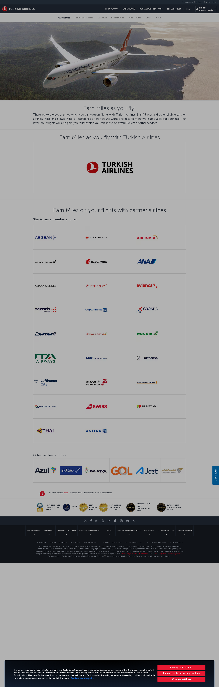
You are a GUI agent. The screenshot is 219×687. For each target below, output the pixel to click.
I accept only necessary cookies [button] (181, 673)
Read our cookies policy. (82, 678)
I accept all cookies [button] (181, 667)
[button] (181, 679)
